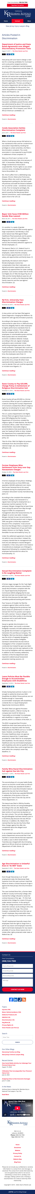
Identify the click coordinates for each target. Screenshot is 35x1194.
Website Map (17, 1159)
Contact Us (17, 1156)
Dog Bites (6, 1022)
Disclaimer (17, 1147)
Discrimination (12, 119)
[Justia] (20, 1000)
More (29, 21)
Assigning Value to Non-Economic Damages (16, 1079)
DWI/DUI (6, 1017)
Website (17, 1150)
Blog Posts (17, 1162)
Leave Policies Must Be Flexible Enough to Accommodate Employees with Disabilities (16, 678)
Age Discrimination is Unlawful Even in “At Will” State (16, 864)
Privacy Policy (17, 1153)
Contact (17, 21)
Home (6, 21)
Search (17, 1042)
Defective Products (9, 1015)
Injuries (6, 1009)
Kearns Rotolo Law (25, 1185)
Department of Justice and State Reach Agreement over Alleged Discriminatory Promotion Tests (16, 46)
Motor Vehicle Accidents (11, 1012)
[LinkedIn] (15, 1000)
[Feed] (24, 1000)
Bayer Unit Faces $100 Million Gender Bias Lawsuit (15, 215)
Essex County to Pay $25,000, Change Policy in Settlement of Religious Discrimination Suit (16, 385)
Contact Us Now (17, 989)
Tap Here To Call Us (17, 5)
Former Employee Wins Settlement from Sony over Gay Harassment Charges (16, 467)
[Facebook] (11, 1000)
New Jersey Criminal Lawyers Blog (13, 1054)
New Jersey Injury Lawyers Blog (17, 14)
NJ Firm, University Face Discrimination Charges (13, 301)
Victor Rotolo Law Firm (10, 1028)
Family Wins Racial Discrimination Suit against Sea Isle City (17, 770)
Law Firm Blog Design (17, 1192)
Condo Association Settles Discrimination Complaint (13, 129)
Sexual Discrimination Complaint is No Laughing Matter (17, 572)
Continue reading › (9, 115)
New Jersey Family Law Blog (11, 1052)
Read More (5, 1094)
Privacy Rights (7, 1025)
